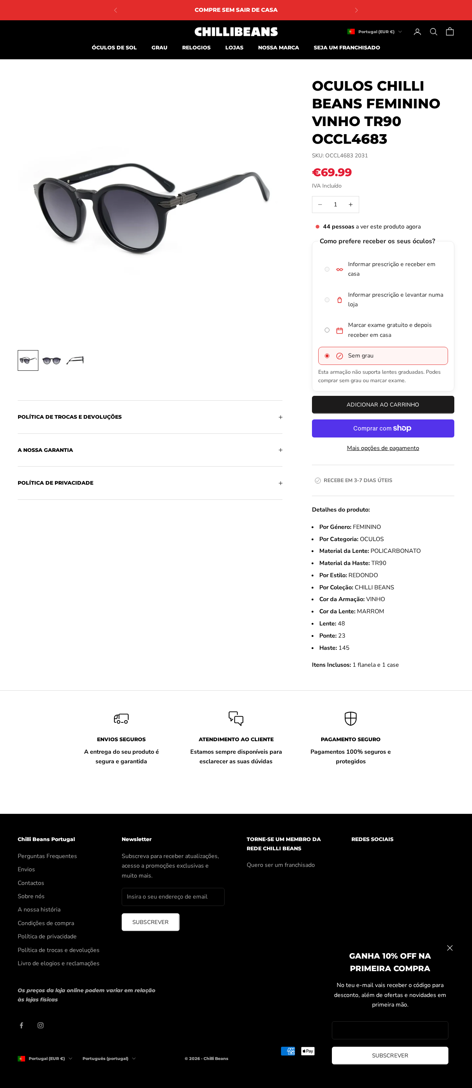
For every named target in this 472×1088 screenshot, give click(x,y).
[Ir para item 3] (75, 360)
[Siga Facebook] (21, 1025)
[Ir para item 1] (28, 360)
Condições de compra (46, 923)
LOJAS (234, 47)
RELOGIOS (196, 47)
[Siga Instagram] (40, 1025)
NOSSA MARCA (278, 47)
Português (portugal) (105, 1058)
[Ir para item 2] (51, 360)
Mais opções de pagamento (383, 448)
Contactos (31, 883)
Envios (26, 869)
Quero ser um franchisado (281, 865)
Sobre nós (31, 896)
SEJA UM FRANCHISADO (347, 47)
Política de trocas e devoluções (59, 950)
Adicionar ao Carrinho (383, 404)
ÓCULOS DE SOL (114, 47)
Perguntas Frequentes (47, 856)
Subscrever (390, 1055)
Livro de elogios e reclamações (59, 963)
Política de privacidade (47, 936)
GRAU (159, 47)
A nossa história (39, 910)
